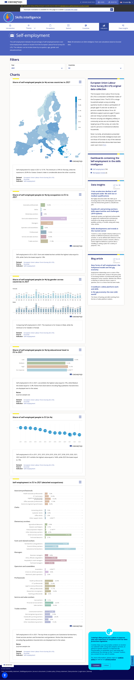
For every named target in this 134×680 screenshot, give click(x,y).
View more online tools (88, 2)
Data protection (73, 671)
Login (102, 2)
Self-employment (29, 181)
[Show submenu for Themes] (34, 27)
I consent (96, 665)
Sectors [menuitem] (68, 28)
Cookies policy (51, 671)
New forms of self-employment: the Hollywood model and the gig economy (105, 267)
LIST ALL (116, 185)
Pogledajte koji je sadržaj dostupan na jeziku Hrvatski (74, 6)
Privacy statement (61, 671)
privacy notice (110, 659)
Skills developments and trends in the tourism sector (104, 230)
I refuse (106, 665)
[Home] (13, 2)
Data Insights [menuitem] (123, 28)
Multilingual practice (26, 671)
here (104, 145)
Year (12, 65)
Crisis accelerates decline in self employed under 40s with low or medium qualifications (104, 193)
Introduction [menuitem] (10, 28)
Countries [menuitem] (85, 28)
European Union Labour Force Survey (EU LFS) (39, 177)
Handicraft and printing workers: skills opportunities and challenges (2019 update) (105, 211)
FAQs (3, 671)
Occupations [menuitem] (50, 28)
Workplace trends (99, 173)
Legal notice (82, 671)
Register (114, 2)
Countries (71, 65)
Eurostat (26, 179)
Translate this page (70, 10)
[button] (5, 675)
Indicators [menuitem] (104, 28)
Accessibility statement (12, 671)
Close (111, 9)
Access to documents (39, 671)
